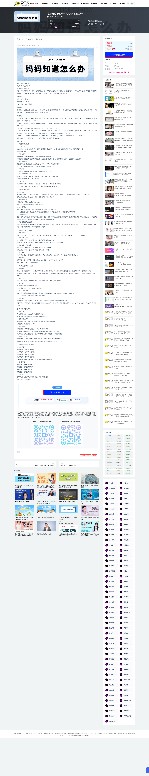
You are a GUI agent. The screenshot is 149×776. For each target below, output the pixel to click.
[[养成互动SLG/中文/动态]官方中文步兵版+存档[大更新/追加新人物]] (109, 230)
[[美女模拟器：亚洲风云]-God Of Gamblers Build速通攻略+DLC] (109, 181)
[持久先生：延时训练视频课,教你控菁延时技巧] (109, 216)
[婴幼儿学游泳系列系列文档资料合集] (90, 494)
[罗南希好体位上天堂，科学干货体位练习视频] (109, 154)
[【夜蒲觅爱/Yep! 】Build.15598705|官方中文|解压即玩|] (109, 306)
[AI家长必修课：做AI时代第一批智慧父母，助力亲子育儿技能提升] (46, 482)
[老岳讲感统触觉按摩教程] (46, 526)
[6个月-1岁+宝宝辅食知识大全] (46, 509)
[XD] (48, 17)
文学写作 (128, 457)
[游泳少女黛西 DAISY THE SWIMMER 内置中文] (109, 319)
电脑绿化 (122, 3)
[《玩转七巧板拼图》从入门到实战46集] (68, 509)
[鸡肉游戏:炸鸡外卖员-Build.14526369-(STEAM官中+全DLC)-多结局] (109, 195)
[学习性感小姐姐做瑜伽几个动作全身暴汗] (109, 237)
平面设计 (109, 451)
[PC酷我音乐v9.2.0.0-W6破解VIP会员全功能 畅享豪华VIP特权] (109, 416)
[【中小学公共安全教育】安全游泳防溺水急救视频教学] (24, 512)
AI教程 (109, 435)
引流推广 (128, 451)
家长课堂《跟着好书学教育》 (67, 501)
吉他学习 (119, 446)
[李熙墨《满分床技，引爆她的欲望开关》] (109, 250)
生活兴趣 (119, 459)
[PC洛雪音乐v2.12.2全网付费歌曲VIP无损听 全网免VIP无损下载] (109, 299)
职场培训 (128, 468)
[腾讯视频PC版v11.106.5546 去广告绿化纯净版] (109, 409)
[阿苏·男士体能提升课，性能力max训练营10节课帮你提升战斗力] (109, 382)
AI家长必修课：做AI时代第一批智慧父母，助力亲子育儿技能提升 (46, 487)
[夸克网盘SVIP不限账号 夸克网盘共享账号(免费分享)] (109, 113)
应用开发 (119, 451)
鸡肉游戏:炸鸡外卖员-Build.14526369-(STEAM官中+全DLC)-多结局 (123, 195)
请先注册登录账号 (57, 392)
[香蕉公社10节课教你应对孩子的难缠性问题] (24, 477)
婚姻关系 (109, 449)
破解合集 (128, 462)
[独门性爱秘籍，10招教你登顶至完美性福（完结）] (109, 326)
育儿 (18, 451)
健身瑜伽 (109, 443)
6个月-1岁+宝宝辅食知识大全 (45, 517)
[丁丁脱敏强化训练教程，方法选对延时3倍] (109, 106)
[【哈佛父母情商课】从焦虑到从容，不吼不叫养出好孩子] (46, 492)
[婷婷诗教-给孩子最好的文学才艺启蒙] (90, 510)
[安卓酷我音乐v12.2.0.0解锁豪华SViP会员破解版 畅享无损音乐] (109, 211)
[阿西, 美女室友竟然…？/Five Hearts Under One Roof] (109, 375)
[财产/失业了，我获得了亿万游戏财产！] (109, 347)
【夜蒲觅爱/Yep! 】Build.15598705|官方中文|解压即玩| (123, 306)
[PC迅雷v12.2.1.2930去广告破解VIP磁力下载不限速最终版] (109, 175)
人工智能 (128, 438)
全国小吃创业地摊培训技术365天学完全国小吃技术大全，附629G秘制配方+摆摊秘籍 (123, 396)
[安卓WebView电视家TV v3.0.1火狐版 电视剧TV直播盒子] (109, 285)
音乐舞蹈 (119, 473)
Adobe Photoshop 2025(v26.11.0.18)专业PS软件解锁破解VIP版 (123, 264)
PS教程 (118, 435)
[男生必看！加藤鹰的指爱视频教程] (109, 133)
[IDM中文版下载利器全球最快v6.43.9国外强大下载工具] (109, 334)
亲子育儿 (52, 16)
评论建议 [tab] (30, 39)
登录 (133, 3)
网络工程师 (128, 465)
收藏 (83, 455)
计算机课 (128, 470)
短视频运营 (118, 462)
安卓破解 (114, 3)
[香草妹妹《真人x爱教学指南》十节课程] (109, 293)
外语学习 (128, 446)
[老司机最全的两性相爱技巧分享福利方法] (109, 160)
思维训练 (109, 454)
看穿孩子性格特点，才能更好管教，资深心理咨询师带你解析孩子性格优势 (24, 535)
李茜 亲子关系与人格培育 (22, 501)
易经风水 (109, 459)
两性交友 (128, 435)
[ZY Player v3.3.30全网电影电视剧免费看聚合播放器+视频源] (109, 354)
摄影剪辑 (128, 454)
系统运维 (109, 465)
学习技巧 (119, 449)
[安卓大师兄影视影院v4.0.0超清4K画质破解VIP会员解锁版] (109, 362)
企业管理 (128, 441)
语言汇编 (109, 473)
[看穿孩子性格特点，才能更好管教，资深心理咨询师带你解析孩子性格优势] (24, 526)
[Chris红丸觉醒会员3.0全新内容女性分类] (109, 369)
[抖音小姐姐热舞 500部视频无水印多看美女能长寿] (109, 223)
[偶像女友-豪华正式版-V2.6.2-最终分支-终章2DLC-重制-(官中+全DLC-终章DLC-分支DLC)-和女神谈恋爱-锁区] (109, 188)
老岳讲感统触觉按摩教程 (44, 534)
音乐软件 (128, 473)
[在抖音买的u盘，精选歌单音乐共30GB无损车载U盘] (109, 425)
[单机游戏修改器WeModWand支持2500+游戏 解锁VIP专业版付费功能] (109, 257)
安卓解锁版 (128, 449)
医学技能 (109, 446)
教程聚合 (119, 457)
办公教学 (128, 443)
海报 (89, 455)
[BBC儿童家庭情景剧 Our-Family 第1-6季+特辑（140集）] (68, 477)
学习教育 (29, 45)
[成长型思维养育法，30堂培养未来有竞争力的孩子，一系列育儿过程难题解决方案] (90, 527)
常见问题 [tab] (39, 39)
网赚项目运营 (119, 468)
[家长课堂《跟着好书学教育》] (68, 495)
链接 (95, 455)
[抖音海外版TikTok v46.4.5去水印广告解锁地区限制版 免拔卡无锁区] (109, 85)
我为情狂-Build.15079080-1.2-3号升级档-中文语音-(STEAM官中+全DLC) (123, 244)
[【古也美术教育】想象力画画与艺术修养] (90, 481)
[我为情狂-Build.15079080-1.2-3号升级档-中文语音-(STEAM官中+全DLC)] (109, 243)
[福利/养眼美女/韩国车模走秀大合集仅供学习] (109, 402)
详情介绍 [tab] (20, 39)
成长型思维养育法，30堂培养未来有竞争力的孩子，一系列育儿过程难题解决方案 (90, 535)
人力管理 (119, 438)
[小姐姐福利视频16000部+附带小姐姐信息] (109, 91)
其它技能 (119, 443)
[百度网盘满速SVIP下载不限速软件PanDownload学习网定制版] (109, 99)
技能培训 (119, 454)
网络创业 (119, 465)
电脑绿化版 (109, 462)
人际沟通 (119, 441)
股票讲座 (109, 470)
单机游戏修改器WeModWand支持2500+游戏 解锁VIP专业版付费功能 (123, 257)
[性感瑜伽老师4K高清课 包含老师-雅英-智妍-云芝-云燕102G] (109, 271)
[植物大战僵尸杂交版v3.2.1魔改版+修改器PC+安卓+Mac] (109, 390)
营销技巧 (119, 470)
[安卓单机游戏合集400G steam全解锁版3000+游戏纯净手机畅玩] (109, 314)
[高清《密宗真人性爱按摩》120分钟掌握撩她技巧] (109, 119)
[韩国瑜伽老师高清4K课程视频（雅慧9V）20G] (109, 279)
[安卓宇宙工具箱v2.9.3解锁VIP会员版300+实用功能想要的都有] (109, 341)
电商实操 (128, 459)
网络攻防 (109, 468)
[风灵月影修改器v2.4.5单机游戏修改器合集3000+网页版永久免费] (109, 147)
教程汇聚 (109, 457)
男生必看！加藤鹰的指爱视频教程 (123, 131)
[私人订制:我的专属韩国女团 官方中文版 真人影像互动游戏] (109, 167)
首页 (24, 45)
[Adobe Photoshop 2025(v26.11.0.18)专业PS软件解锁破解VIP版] (109, 265)
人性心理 (109, 441)
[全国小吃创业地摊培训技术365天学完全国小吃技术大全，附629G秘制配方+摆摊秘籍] (109, 395)
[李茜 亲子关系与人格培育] (24, 497)
